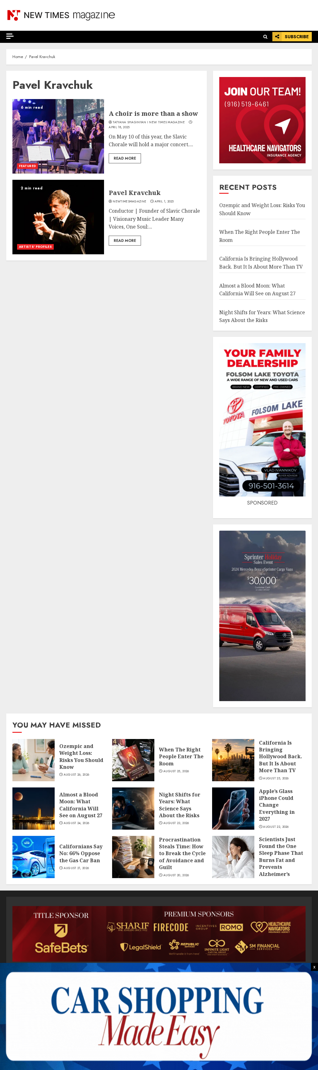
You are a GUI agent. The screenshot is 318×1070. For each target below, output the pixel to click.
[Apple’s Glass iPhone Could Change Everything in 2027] (233, 808)
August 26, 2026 (76, 775)
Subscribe (297, 37)
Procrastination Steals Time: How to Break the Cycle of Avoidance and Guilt (182, 853)
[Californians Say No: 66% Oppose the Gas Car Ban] (33, 857)
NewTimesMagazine (129, 201)
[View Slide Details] (159, 934)
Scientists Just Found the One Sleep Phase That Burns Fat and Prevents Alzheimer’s (281, 856)
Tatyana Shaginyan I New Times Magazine (148, 122)
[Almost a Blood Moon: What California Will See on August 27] (33, 808)
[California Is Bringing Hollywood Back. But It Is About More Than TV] (233, 760)
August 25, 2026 (176, 771)
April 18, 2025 (119, 127)
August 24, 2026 (76, 823)
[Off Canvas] (10, 36)
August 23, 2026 (176, 823)
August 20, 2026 (176, 875)
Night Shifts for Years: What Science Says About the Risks (179, 805)
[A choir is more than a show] (58, 136)
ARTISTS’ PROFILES (35, 246)
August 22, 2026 (276, 827)
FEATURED (27, 166)
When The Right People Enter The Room (181, 756)
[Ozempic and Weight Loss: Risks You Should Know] (33, 760)
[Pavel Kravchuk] (58, 217)
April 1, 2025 (164, 201)
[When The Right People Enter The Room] (133, 760)
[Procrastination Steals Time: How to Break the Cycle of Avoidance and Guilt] (133, 857)
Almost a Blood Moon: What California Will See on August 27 (80, 805)
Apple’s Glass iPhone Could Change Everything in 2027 (277, 805)
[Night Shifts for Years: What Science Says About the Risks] (133, 808)
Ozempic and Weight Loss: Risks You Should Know (81, 756)
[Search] (265, 37)
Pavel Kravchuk (135, 192)
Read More (125, 158)
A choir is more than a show (153, 113)
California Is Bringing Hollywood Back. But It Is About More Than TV (280, 756)
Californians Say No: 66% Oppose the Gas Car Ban (80, 853)
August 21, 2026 (76, 868)
